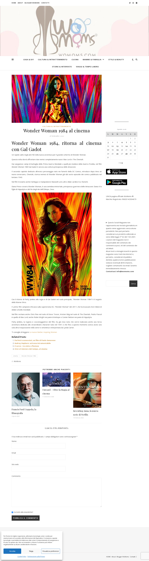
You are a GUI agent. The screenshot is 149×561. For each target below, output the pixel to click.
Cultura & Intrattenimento (52, 59)
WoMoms (17, 361)
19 (117, 150)
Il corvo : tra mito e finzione (27, 346)
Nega (31, 551)
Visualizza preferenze (50, 551)
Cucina (75, 59)
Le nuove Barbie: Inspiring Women (43, 332)
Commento (16, 476)
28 (126, 154)
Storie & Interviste (62, 66)
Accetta (12, 551)
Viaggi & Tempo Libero (87, 66)
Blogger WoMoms (32, 3)
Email (14, 453)
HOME (14, 3)
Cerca (133, 283)
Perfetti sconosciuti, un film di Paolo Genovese (35, 340)
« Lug (121, 163)
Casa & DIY (28, 59)
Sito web (15, 464)
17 (108, 150)
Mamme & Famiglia (92, 59)
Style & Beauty (116, 59)
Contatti (45, 3)
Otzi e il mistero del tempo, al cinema (31, 349)
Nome (14, 441)
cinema (15, 356)
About (20, 3)
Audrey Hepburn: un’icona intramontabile (33, 343)
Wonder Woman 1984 (29, 356)
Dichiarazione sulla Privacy (36, 557)
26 (117, 154)
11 (113, 146)
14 (126, 146)
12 (117, 146)
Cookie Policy (21, 557)
